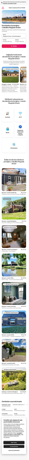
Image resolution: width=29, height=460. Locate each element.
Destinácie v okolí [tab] (6, 404)
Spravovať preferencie (13, 450)
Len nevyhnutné (14, 446)
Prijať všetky (14, 442)
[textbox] (8, 41)
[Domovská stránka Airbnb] (3, 7)
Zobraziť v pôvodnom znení (9, 3)
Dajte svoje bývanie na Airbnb (17, 8)
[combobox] (14, 36)
